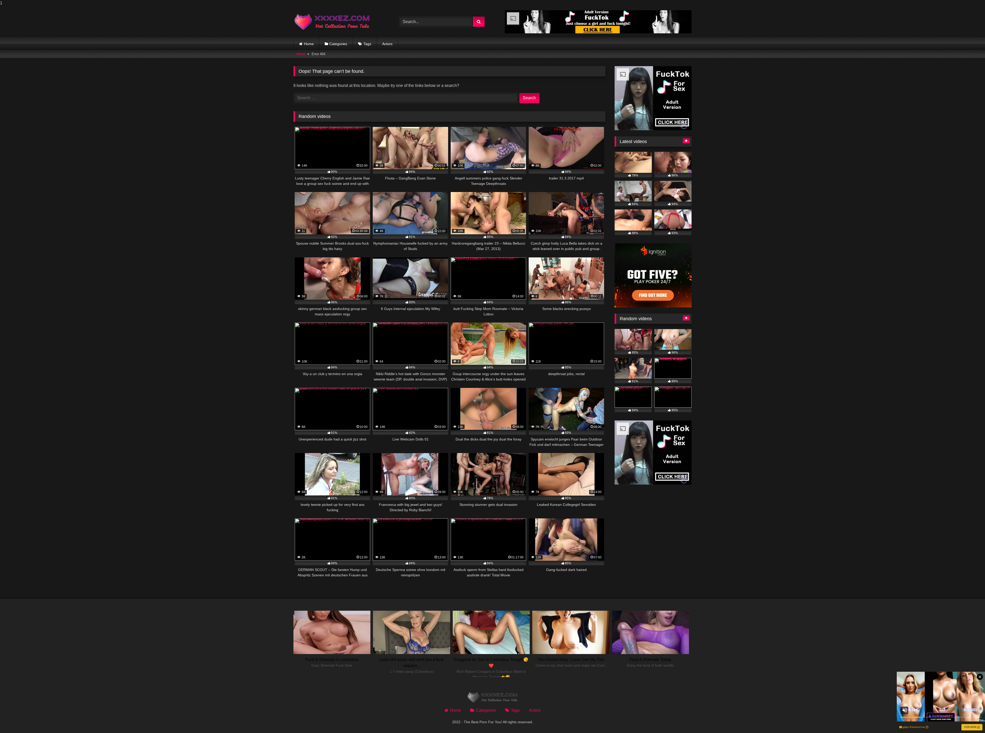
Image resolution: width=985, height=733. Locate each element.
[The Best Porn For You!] (331, 22)
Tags (367, 44)
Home (309, 44)
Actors (387, 44)
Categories (338, 44)
